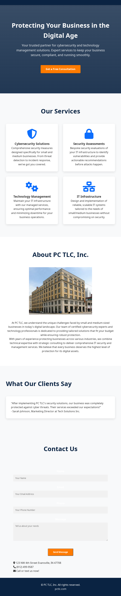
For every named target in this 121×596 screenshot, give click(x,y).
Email (60, 487)
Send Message (60, 552)
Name (60, 471)
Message (60, 519)
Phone (61, 503)
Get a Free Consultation (60, 69)
